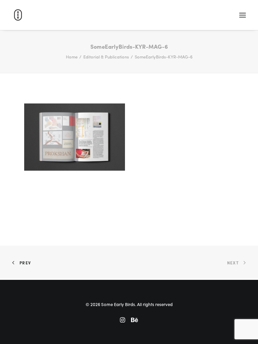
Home (72, 56)
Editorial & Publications (106, 56)
